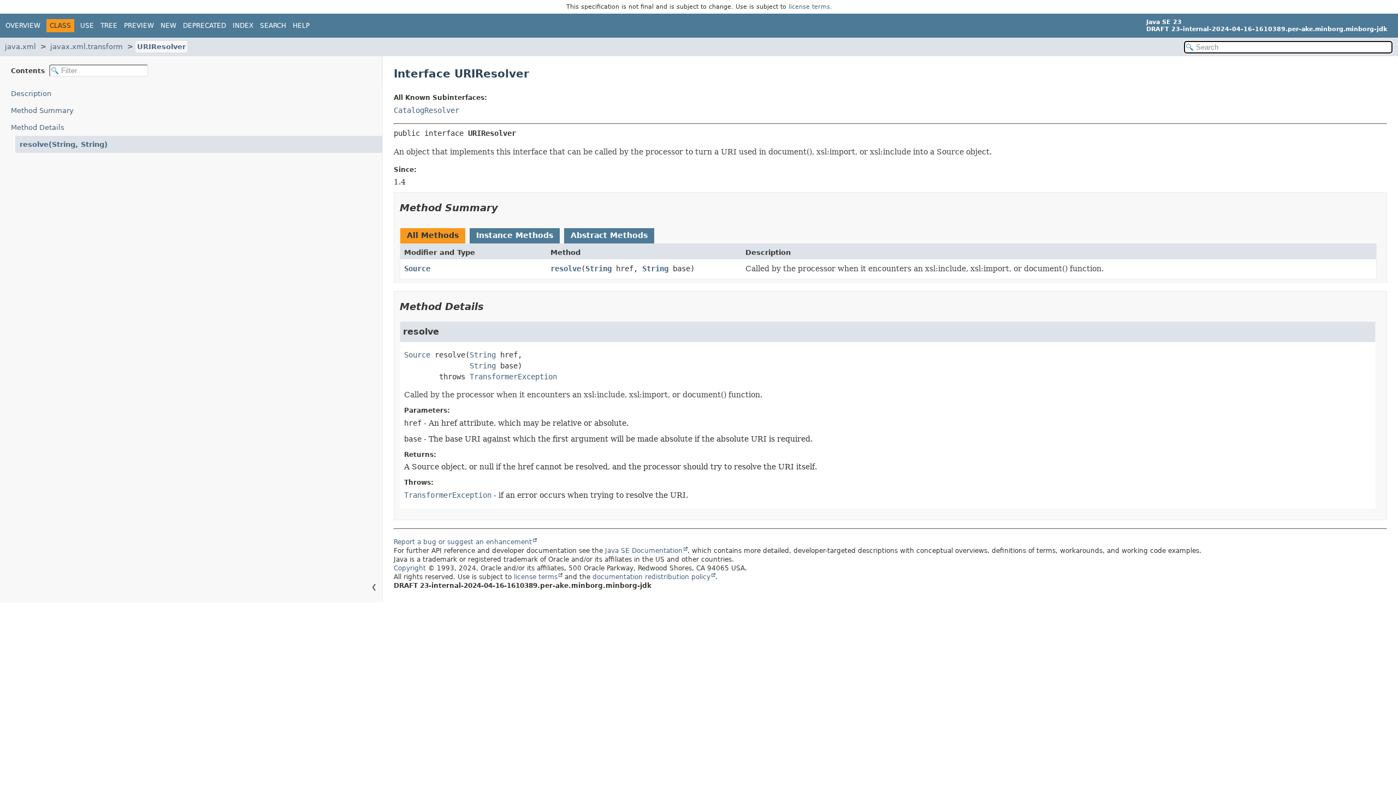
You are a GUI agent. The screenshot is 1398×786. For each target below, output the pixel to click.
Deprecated (204, 25)
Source (417, 268)
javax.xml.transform (86, 47)
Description (31, 94)
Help (301, 25)
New (168, 25)
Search (273, 25)
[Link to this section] (505, 207)
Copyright (410, 568)
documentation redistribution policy (651, 577)
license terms (809, 6)
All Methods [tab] (433, 235)
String (598, 268)
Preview (139, 25)
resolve (565, 268)
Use (87, 25)
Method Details (37, 127)
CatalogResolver (426, 110)
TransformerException (513, 376)
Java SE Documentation (644, 551)
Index (243, 25)
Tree (108, 25)
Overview (22, 25)
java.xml (20, 47)
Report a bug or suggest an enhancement (463, 542)
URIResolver (161, 47)
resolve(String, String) (64, 144)
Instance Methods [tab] (514, 235)
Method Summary (42, 110)
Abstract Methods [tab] (609, 235)
